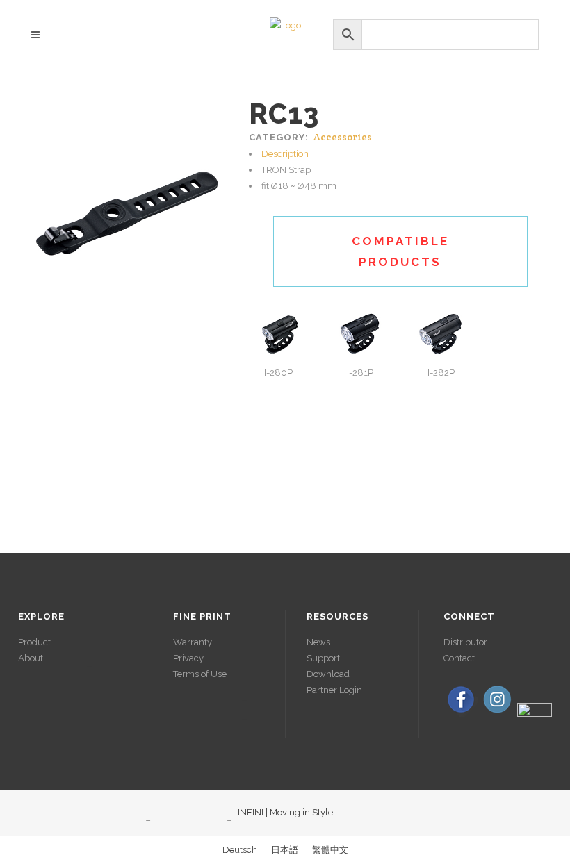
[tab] (400, 154)
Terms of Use (200, 674)
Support (323, 658)
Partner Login (334, 690)
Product (34, 642)
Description (285, 154)
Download (328, 674)
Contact (459, 658)
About (30, 658)
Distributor (465, 642)
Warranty (192, 642)
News (318, 642)
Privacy (188, 658)
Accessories (343, 137)
